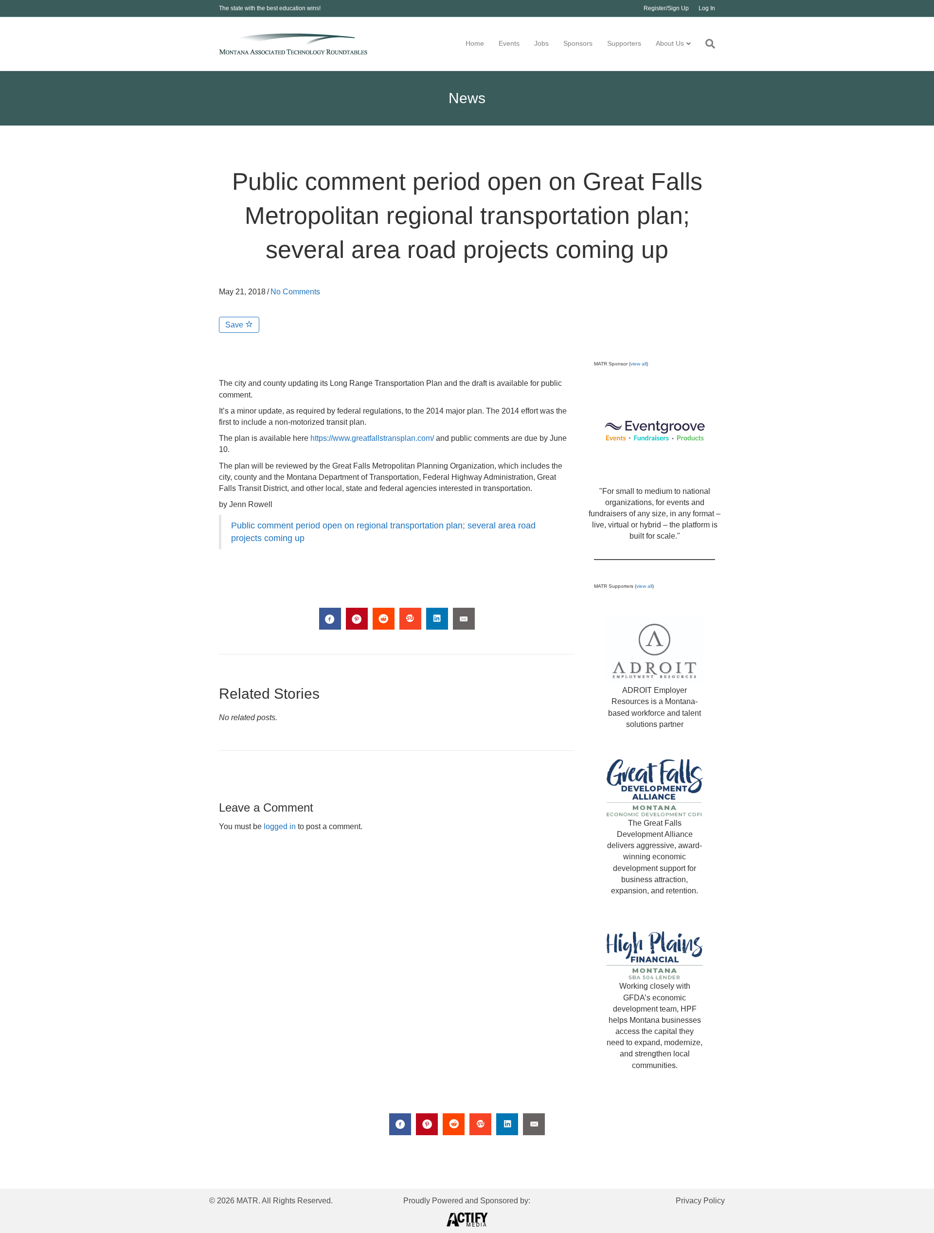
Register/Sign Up (666, 8)
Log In (707, 8)
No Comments (295, 292)
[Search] (706, 44)
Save (235, 325)
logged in (280, 826)
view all (638, 363)
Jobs (541, 43)
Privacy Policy (700, 1201)
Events (509, 43)
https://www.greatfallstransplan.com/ (372, 438)
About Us (670, 43)
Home (475, 43)
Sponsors (578, 43)
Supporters (624, 43)
